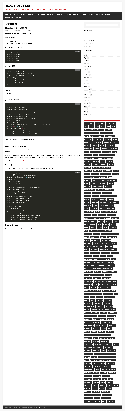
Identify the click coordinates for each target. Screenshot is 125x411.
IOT (85, 80)
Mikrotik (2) (115, 253)
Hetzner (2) (87, 218)
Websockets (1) (88, 395)
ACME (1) (92, 130)
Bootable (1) (110, 145)
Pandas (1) (112, 291)
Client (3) (109, 161)
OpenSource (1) (99, 281)
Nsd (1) (94, 275)
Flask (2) (86, 199)
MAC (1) (102, 246)
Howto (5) (115, 218)
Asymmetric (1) (110, 136)
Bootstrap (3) (88, 148)
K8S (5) (110, 231)
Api (84, 55)
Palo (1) (104, 291)
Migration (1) (105, 253)
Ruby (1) (94, 332)
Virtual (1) (87, 385)
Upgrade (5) (97, 379)
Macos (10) (109, 246)
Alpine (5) (87, 133)
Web (85, 111)
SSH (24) (94, 357)
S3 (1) (92, 335)
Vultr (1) (101, 388)
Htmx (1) (93, 221)
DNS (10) (111, 183)
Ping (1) (107, 297)
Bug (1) (86, 152)
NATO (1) (93, 265)
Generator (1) (104, 205)
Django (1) (103, 183)
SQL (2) (113, 354)
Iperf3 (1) (106, 224)
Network (86, 92)
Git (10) (86, 208)
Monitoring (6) (98, 259)
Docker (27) (108, 186)
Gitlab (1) (102, 208)
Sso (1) (86, 360)
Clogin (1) (87, 164)
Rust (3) (86, 335)
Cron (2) (86, 174)
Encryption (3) (106, 193)
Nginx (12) (98, 272)
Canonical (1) (107, 152)
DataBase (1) (102, 177)
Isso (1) (100, 227)
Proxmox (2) (109, 306)
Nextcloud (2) (88, 272)
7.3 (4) (97, 126)
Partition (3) (88, 294)
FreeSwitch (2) (114, 202)
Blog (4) (102, 145)
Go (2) (97, 212)
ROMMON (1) (112, 325)
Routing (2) (96, 328)
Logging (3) (87, 246)
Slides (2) (99, 347)
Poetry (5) (100, 300)
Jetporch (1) (113, 227)
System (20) (87, 363)
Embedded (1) (96, 193)
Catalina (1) (87, 155)
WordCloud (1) (88, 401)
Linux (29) (105, 243)
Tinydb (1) (107, 366)
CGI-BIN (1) (93, 158)
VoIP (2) (110, 385)
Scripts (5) (87, 341)
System (86, 106)
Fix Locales (87, 35)
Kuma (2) (86, 240)
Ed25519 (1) (87, 193)
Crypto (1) (115, 174)
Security (86, 103)
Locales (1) (113, 243)
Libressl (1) (97, 243)
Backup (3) (108, 139)
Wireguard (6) (107, 395)
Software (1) (111, 350)
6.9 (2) (108, 123)
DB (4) (110, 177)
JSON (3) (92, 231)
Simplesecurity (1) (89, 347)
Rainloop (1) (94, 313)
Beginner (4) (97, 142)
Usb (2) (110, 379)
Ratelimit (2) (112, 313)
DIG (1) (103, 180)
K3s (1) (104, 231)
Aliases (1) (108, 130)
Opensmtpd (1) (88, 281)
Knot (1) (103, 237)
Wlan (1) (96, 398)
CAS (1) (115, 152)
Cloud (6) (95, 164)
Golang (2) (105, 212)
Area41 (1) (93, 136)
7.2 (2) (91, 126)
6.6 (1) (91, 123)
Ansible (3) (95, 133)
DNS (85, 69)
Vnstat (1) (102, 385)
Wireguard (86, 114)
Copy (78, 51)
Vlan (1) (95, 385)
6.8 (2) (102, 123)
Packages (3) (96, 291)
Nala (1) (86, 265)
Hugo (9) (116, 221)
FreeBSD (86, 75)
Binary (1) (94, 145)
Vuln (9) (95, 388)
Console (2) (87, 171)
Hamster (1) (102, 215)
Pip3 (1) (86, 300)
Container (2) (97, 171)
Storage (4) (93, 360)
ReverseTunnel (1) (101, 325)
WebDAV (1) (87, 391)
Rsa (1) (109, 328)
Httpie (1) (108, 221)
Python (85, 97)
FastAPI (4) (95, 196)
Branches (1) (105, 148)
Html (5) (86, 221)
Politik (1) (108, 300)
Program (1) (107, 303)
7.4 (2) (102, 126)
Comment (86, 66)
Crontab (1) (94, 174)
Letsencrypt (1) (106, 240)
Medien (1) (113, 249)
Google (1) (113, 212)
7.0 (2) (113, 123)
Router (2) (87, 328)
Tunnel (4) (112, 373)
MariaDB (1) (94, 249)
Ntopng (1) (108, 275)
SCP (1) (95, 338)
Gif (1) (111, 205)
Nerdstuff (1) (102, 265)
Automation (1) (97, 139)
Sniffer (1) (87, 350)
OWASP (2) (93, 287)
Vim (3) (103, 382)
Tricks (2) (95, 373)
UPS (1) (104, 379)
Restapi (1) (96, 322)
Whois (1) (98, 395)
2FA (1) (86, 123)
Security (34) (104, 341)
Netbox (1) (111, 265)
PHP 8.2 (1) (99, 297)
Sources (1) (105, 354)
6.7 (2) (97, 123)
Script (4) (102, 338)
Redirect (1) (87, 319)
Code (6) (111, 164)
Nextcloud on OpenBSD (15, 146)
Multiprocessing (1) (100, 262)
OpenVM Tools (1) (111, 281)
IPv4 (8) (86, 227)
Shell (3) (116, 344)
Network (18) (97, 268)
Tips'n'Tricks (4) (88, 369)
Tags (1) (102, 363)
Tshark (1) (104, 373)
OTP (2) (86, 287)
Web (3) (109, 388)
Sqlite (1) (87, 357)
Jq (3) (85, 231)
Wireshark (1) (88, 398)
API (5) (111, 133)
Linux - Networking (89, 40)
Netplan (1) (87, 268)
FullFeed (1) (87, 205)
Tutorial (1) (87, 376)
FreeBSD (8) (94, 202)
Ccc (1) (95, 155)
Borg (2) (97, 148)
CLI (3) (102, 161)
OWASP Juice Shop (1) (104, 287)
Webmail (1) (96, 391)
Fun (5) (95, 205)
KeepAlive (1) (87, 234)
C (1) (92, 152)
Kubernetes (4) (112, 237)
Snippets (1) (96, 350)
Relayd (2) (110, 319)
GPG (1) (94, 215)
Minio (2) (96, 256)
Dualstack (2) (109, 190)
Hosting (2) (106, 218)
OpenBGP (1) (97, 278)
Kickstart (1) (94, 237)
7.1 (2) (86, 126)
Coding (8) (87, 167)
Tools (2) (104, 369)
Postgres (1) (87, 303)
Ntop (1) (100, 275)
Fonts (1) (103, 199)
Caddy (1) (97, 152)
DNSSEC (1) (87, 186)
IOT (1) (99, 224)
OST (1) (108, 284)
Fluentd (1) (94, 199)
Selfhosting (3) (99, 344)
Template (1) (87, 366)
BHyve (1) (86, 145)
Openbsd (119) (107, 278)
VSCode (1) (87, 388)
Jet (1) (105, 227)
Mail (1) (86, 249)
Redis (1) (95, 319)
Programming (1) (89, 306)
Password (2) (98, 294)
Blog (85, 58)
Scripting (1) (110, 338)
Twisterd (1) (97, 376)
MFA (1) (86, 253)
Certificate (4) (110, 155)
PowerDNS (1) (97, 303)
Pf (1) (115, 294)
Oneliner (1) (87, 278)
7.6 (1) (113, 126)
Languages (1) (95, 240)
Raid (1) (113, 309)
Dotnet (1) (100, 190)
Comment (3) (96, 167)
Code (85, 63)
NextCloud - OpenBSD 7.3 (16, 28)
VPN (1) (116, 385)
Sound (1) (97, 354)
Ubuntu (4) (106, 376)
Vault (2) (96, 382)
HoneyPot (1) (97, 218)
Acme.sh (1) (100, 130)
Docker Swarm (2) (89, 190)
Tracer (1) (112, 369)
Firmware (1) (112, 196)
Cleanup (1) (95, 161)
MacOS (86, 86)
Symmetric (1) (111, 360)
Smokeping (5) (108, 347)
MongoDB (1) (88, 259)
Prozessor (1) (96, 309)
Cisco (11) (87, 161)
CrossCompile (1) (105, 174)
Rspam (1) (87, 332)
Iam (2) (86, 224)
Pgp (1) (86, 297)
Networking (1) (107, 268)
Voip (85, 109)
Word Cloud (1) (106, 398)
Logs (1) (95, 246)
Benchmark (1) (108, 142)
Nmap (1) (105, 272)
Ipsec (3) (113, 224)
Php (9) (92, 297)
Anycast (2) (103, 133)
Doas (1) (100, 186)
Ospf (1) (101, 284)
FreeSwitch (87, 77)
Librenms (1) (87, 243)
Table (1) (95, 363)
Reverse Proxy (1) (106, 322)
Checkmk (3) (101, 158)
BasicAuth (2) (88, 142)
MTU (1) (113, 259)
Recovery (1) (111, 316)
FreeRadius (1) (104, 202)
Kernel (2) (96, 234)
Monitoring (87, 89)
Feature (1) (104, 196)
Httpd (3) (101, 221)
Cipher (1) (110, 158)
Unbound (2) (87, 379)
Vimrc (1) (109, 382)
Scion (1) (107, 335)
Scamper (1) (99, 335)
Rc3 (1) (86, 316)
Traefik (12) (87, 373)
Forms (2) (110, 199)
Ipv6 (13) (93, 227)
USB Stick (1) (87, 382)
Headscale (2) (111, 215)
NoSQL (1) (87, 275)
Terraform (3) (98, 366)
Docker (86, 72)
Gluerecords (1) (89, 212)
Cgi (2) (86, 158)
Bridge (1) (114, 148)
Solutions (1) (88, 354)
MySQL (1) (111, 262)
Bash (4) (115, 139)
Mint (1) (103, 256)
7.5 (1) (108, 126)
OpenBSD (31, 30)
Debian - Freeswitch (89, 43)
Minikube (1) (87, 256)
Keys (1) (86, 237)
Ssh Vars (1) (111, 357)
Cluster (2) (103, 164)
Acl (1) (86, 130)
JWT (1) (98, 231)
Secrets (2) (96, 341)
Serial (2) (108, 344)
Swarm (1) (102, 360)
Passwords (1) (108, 294)
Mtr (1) (107, 259)
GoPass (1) (87, 215)
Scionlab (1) (87, 338)
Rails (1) (86, 313)
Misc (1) (110, 256)
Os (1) (95, 284)
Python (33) (105, 309)
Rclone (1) (93, 316)
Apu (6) (86, 136)
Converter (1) (107, 171)
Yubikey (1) (111, 401)
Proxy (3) (87, 309)
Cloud (85, 60)
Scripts (85, 100)
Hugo (35, 407)
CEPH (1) (102, 155)
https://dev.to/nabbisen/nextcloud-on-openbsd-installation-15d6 (32, 161)
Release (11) (87, 322)
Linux (85, 83)
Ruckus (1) (102, 332)
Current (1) (93, 177)
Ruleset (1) (110, 332)
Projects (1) (100, 306)
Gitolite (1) (110, 208)
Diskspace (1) (94, 183)
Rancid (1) (103, 313)
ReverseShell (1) (89, 325)
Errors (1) (87, 196)
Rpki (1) (104, 328)
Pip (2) (112, 297)
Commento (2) (106, 167)
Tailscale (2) (110, 363)
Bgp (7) (116, 142)
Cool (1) (116, 171)
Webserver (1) (105, 391)
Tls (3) (97, 369)
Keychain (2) (105, 234)
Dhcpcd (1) (96, 180)
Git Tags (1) (94, 208)
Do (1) (94, 186)
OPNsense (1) (88, 284)
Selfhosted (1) (88, 344)
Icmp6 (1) (92, 224)
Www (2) (97, 401)
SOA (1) (103, 350)
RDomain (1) (102, 316)
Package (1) (87, 291)
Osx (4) (114, 284)
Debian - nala (87, 46)
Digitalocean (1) (111, 180)
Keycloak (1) (114, 234)
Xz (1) (103, 401)
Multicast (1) (88, 262)
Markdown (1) (104, 249)
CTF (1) (86, 177)
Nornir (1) (113, 272)
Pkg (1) (92, 300)
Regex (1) (102, 319)
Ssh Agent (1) (102, 357)
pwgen (85, 38)
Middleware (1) (95, 253)
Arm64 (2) (100, 136)
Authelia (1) (87, 139)
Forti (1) (86, 202)
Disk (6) (86, 183)
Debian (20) (87, 180)
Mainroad (41, 407)
